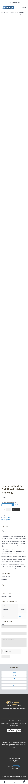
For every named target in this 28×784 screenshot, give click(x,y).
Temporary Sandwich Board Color (8, 502)
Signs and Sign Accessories (11, 12)
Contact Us (14, 675)
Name (2, 624)
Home (4, 12)
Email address (4, 630)
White (20, 615)
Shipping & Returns (14, 685)
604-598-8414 (10, 1)
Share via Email (7, 519)
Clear (18, 504)
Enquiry (3, 636)
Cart (21, 781)
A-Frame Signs (21, 12)
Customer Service (14, 688)
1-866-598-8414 (20, 1)
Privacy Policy (14, 678)
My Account (4, 782)
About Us (14, 672)
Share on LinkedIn (7, 517)
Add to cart (15, 509)
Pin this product (7, 520)
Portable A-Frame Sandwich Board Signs (10, 588)
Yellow (20, 616)
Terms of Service (14, 682)
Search (14, 782)
